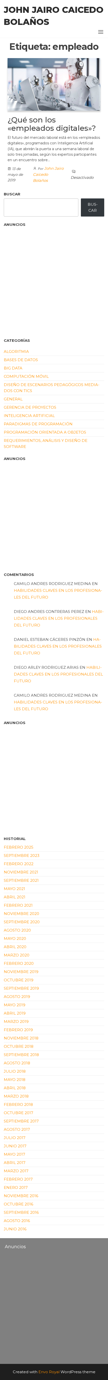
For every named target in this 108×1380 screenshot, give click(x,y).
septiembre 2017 (21, 1121)
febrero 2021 (18, 905)
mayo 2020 (15, 938)
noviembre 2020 (21, 913)
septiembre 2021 (21, 880)
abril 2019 (15, 1013)
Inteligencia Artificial (29, 415)
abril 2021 (14, 897)
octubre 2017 (18, 1112)
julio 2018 (15, 1071)
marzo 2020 (16, 955)
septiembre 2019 (21, 988)
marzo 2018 (16, 1096)
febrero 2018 (18, 1104)
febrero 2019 (18, 1029)
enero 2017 (16, 1187)
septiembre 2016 (21, 1212)
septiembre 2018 (21, 1054)
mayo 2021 (14, 888)
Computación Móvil (26, 376)
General (13, 399)
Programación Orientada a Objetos (45, 432)
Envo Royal (49, 1371)
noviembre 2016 (21, 1195)
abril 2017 (14, 1162)
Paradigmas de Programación (38, 424)
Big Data (13, 368)
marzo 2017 (16, 1170)
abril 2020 (15, 946)
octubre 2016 (18, 1204)
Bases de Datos (21, 359)
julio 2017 (14, 1137)
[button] (100, 32)
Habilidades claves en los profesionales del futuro (59, 618)
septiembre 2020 (22, 921)
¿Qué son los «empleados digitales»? (52, 124)
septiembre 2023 (21, 855)
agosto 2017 (17, 1129)
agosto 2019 (17, 996)
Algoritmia (16, 351)
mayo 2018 (14, 1079)
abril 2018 (15, 1087)
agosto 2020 (17, 930)
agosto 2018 (17, 1063)
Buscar (12, 194)
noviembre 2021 (21, 872)
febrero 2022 (18, 863)
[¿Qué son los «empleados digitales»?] (54, 83)
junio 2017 (15, 1146)
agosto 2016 (17, 1220)
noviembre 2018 (21, 1038)
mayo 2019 (14, 1004)
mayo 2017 (14, 1154)
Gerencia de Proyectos (30, 407)
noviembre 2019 (21, 971)
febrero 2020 (19, 963)
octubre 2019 (18, 980)
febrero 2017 (18, 1179)
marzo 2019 (16, 1021)
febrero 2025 (18, 847)
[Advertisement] (29, 280)
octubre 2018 (18, 1046)
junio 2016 (15, 1229)
